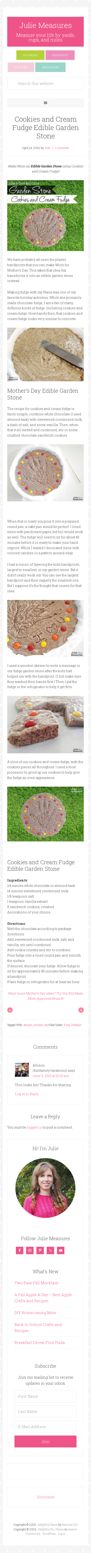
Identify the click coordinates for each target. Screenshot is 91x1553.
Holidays (76, 1025)
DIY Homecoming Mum (35, 1312)
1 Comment (62, 148)
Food (67, 1025)
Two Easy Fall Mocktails (36, 1282)
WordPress (49, 1534)
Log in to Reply (27, 1094)
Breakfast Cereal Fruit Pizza (39, 1342)
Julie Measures (45, 25)
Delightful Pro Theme (50, 1529)
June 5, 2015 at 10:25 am (51, 1076)
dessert (28, 1025)
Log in (61, 1534)
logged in (34, 1127)
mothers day (41, 1025)
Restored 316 (70, 1524)
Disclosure (45, 1497)
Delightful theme (48, 1524)
